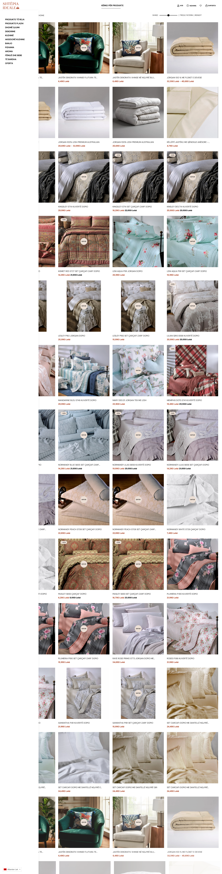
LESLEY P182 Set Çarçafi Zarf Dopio (131, 335)
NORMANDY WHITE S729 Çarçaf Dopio (186, 529)
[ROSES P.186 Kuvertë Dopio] (192, 628)
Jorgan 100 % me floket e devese (184, 77)
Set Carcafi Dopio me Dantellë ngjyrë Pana (187, 787)
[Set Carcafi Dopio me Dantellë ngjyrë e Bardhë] (83, 757)
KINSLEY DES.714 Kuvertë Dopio (182, 206)
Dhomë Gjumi (12, 27)
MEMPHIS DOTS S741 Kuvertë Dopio (184, 400)
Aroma (9, 51)
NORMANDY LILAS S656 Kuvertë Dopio (132, 464)
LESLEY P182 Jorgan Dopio (71, 335)
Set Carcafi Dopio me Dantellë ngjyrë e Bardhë (79, 787)
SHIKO (155, 15)
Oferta (9, 63)
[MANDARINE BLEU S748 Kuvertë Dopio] (83, 370)
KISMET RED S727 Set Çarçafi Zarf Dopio (79, 271)
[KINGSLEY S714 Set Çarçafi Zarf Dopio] (138, 177)
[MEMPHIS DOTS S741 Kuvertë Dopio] (192, 370)
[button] (12, 869)
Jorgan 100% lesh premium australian (78, 142)
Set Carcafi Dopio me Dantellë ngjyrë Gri (135, 787)
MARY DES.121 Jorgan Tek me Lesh (129, 400)
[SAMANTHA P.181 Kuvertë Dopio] (83, 693)
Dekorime (10, 31)
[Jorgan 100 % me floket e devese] (192, 48)
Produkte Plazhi (14, 23)
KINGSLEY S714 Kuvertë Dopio (73, 206)
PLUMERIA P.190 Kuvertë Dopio (182, 594)
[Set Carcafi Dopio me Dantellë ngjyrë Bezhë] (192, 693)
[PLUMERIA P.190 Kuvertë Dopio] (192, 564)
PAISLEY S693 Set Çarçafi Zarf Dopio (132, 594)
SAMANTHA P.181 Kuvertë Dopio (74, 723)
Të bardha (10, 59)
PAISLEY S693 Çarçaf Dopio (72, 594)
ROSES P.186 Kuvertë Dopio (180, 658)
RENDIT (198, 15)
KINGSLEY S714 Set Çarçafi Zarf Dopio (132, 206)
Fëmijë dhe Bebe (13, 55)
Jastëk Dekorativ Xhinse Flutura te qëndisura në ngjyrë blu (77, 77)
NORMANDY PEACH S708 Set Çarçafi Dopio (80, 529)
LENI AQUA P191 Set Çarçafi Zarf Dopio (187, 271)
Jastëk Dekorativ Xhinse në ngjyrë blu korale (133, 77)
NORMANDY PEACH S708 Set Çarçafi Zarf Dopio (134, 529)
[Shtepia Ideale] (11, 5)
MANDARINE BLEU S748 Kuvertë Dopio (77, 400)
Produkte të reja (14, 19)
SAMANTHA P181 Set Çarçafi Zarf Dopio (133, 723)
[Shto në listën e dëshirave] (52, 79)
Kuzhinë (9, 35)
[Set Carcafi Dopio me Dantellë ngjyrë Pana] (192, 757)
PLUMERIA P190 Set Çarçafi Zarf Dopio (78, 658)
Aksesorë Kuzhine (15, 39)
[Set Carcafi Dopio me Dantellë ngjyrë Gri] (138, 757)
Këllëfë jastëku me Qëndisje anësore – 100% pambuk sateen (188, 142)
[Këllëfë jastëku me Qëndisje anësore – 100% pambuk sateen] (192, 112)
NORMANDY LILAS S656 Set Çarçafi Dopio (188, 464)
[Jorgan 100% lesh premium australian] (83, 112)
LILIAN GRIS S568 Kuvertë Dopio (183, 335)
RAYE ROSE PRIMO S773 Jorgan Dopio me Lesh (133, 658)
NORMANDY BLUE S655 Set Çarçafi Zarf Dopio (78, 464)
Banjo (8, 43)
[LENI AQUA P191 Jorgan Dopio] (138, 241)
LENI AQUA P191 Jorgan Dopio (127, 271)
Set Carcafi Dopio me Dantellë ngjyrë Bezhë (187, 723)
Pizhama (9, 47)
